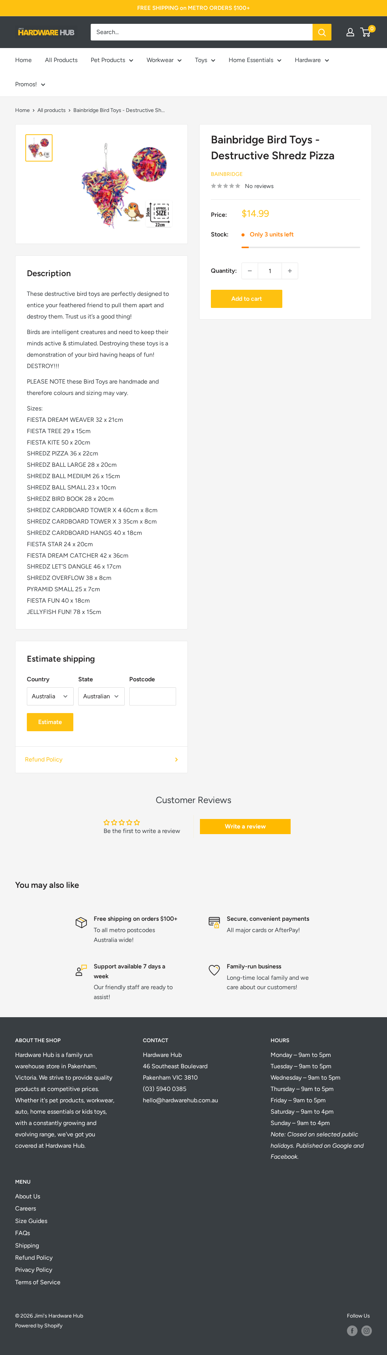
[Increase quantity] (290, 271)
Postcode (142, 679)
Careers (25, 1208)
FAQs (22, 1233)
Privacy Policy (33, 1269)
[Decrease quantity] (250, 271)
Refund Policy (43, 759)
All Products (61, 60)
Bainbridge (227, 174)
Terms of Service (37, 1282)
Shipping (27, 1245)
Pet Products (108, 60)
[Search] (322, 32)
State (85, 679)
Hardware (308, 60)
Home (23, 60)
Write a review (245, 826)
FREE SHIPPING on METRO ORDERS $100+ (193, 8)
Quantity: (224, 270)
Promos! (26, 84)
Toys (201, 60)
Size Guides (31, 1220)
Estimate (50, 722)
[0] (365, 32)
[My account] (350, 32)
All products (51, 110)
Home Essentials (251, 60)
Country (38, 679)
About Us (27, 1196)
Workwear (160, 60)
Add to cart (246, 298)
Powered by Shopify (38, 1325)
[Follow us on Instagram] (366, 1330)
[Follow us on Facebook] (352, 1330)
